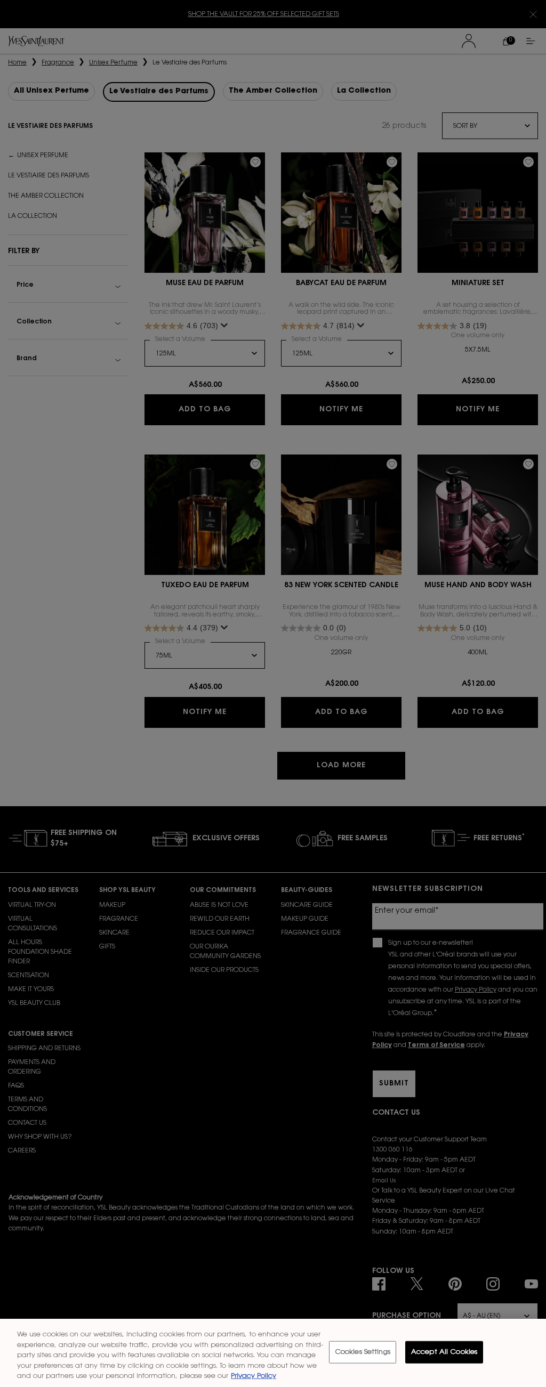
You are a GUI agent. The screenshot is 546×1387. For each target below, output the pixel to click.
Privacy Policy (253, 1376)
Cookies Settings (362, 1352)
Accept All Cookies (444, 1352)
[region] (273, 1353)
